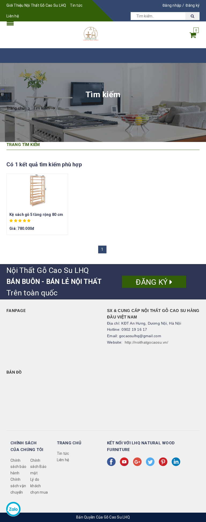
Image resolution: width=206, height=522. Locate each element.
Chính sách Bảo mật (38, 466)
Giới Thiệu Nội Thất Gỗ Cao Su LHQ (36, 5)
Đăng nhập (172, 5)
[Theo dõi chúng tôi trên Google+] (138, 461)
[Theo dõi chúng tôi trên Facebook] (112, 461)
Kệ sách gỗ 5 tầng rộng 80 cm (36, 214)
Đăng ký (193, 5)
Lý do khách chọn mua (39, 485)
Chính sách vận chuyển (18, 485)
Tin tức (76, 5)
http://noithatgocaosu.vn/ (146, 342)
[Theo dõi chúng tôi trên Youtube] (125, 461)
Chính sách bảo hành (18, 466)
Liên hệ (12, 16)
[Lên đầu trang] (196, 487)
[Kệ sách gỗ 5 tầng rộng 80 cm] (37, 191)
